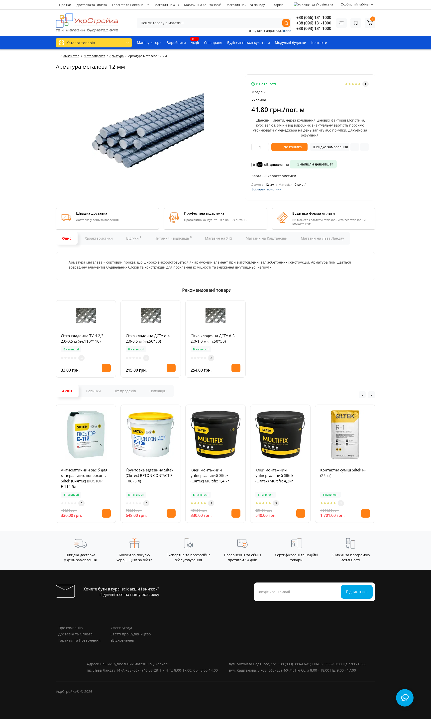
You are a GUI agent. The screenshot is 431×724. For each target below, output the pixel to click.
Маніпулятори (149, 42)
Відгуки (133, 237)
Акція (67, 391)
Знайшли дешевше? (314, 164)
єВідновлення (122, 640)
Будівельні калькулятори (248, 42)
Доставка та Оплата (92, 4)
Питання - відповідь (173, 237)
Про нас (65, 4)
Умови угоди (121, 627)
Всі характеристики (266, 189)
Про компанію (70, 627)
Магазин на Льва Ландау (245, 4)
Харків (278, 4)
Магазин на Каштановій (202, 4)
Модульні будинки (290, 42)
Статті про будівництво (130, 634)
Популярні (158, 391)
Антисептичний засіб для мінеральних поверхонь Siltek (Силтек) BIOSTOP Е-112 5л (84, 478)
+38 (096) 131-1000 (313, 23)
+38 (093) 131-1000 (313, 28)
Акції (195, 41)
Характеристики (99, 238)
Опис (66, 238)
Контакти (319, 42)
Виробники (176, 42)
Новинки (93, 391)
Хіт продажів (125, 391)
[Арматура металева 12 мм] (148, 130)
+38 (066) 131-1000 (313, 17)
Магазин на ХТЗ (166, 4)
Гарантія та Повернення (130, 4)
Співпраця (213, 42)
